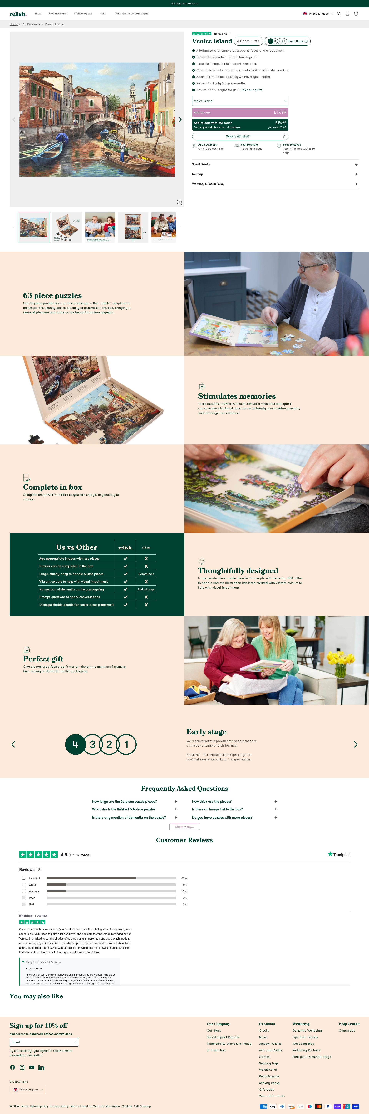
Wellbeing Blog (304, 1044)
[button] (339, 13)
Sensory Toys (268, 1063)
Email (16, 1042)
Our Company (218, 1024)
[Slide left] (14, 120)
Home (14, 24)
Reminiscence (269, 1076)
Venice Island (212, 42)
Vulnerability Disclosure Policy (229, 1044)
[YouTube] (32, 1067)
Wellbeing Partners (307, 1050)
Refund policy (39, 1106)
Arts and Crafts (270, 1050)
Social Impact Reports (223, 1037)
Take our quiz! (251, 90)
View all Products (272, 1096)
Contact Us (347, 1030)
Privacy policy (59, 1106)
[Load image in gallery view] (33, 227)
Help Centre (349, 1024)
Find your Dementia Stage (312, 1057)
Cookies (127, 1106)
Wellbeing (301, 1024)
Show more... (184, 827)
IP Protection (216, 1050)
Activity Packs (269, 1083)
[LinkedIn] (41, 1067)
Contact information (106, 1106)
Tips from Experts (305, 1037)
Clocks (264, 1030)
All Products (31, 24)
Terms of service (80, 1106)
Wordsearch (268, 1070)
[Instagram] (22, 1067)
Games (264, 1057)
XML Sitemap (142, 1106)
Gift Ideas (266, 1089)
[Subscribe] (75, 1042)
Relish (24, 1106)
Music (263, 1037)
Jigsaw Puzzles (270, 1044)
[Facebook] (12, 1067)
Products (267, 1024)
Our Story (214, 1030)
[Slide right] (180, 120)
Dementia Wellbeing (307, 1030)
